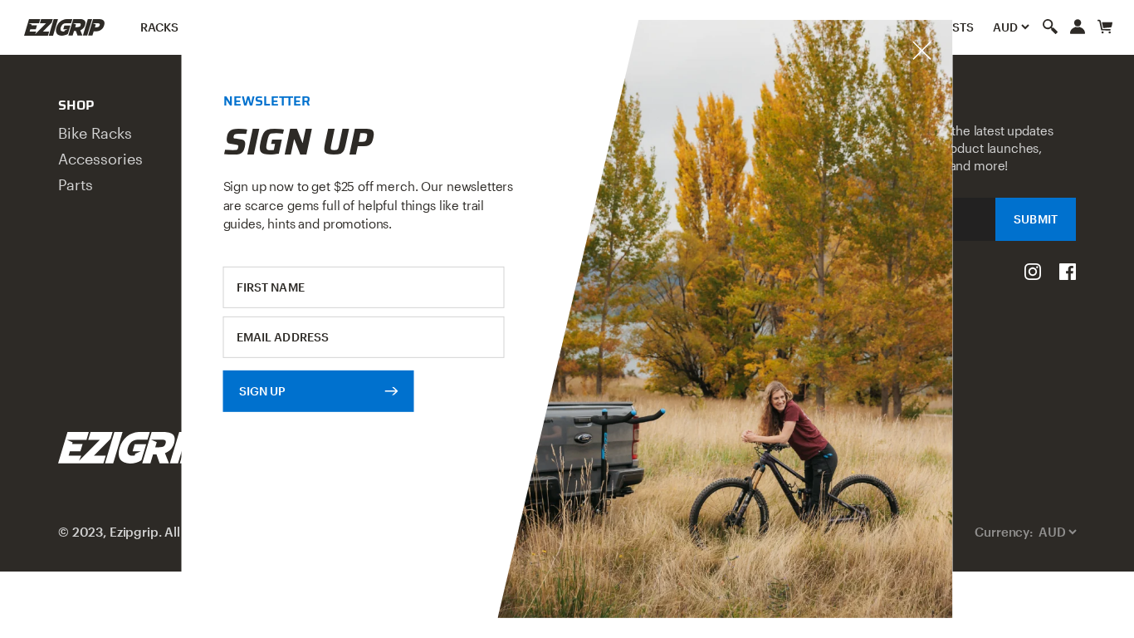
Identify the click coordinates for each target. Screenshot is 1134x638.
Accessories (100, 159)
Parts (75, 184)
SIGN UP (262, 390)
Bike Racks (95, 133)
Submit (1036, 219)
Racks (159, 27)
